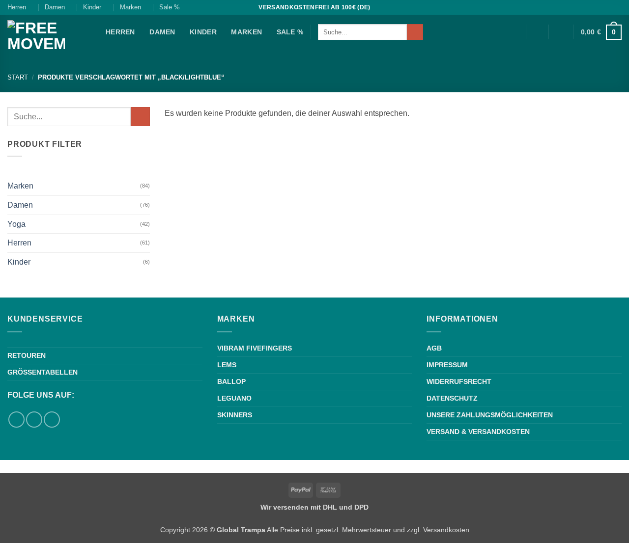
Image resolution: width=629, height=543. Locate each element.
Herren (16, 7)
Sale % (169, 7)
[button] (561, 32)
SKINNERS (234, 415)
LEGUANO (234, 398)
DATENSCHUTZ (452, 398)
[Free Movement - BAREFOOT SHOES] (49, 39)
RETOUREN (26, 355)
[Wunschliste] (537, 32)
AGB (434, 348)
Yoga (16, 224)
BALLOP (231, 381)
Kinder (92, 7)
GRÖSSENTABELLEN (42, 372)
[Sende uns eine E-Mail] (52, 419)
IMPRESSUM (447, 365)
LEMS (226, 365)
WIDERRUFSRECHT (459, 381)
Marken (130, 7)
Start (17, 77)
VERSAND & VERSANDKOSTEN (478, 431)
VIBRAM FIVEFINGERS (254, 348)
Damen (55, 7)
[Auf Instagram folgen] (617, 7)
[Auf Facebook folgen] (607, 7)
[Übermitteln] (415, 32)
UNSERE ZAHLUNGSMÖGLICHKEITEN (490, 415)
